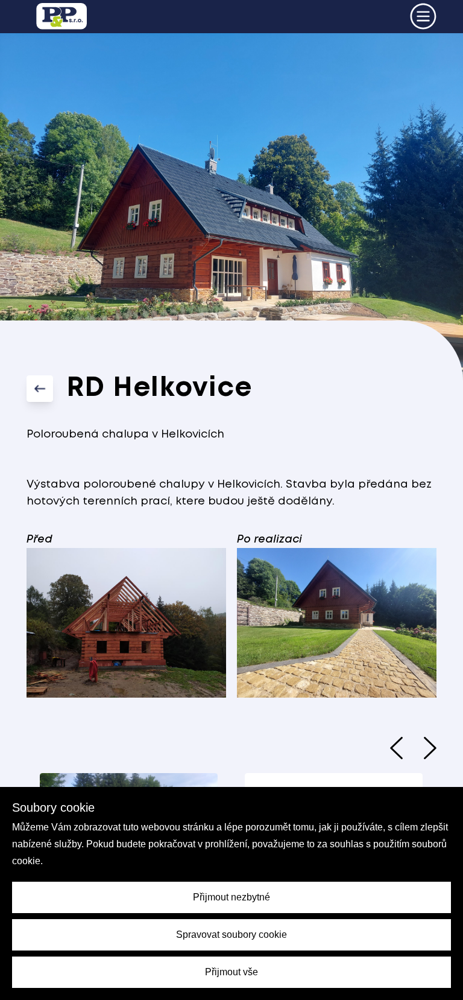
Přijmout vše (231, 972)
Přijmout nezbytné (231, 897)
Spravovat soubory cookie (231, 934)
